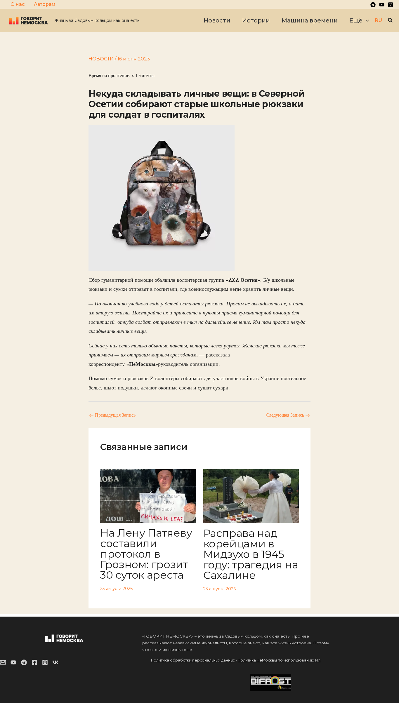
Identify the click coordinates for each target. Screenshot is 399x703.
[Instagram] (390, 4)
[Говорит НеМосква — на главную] (28, 20)
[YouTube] (381, 4)
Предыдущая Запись (112, 415)
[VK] (55, 662)
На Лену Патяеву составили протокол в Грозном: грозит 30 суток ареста (146, 553)
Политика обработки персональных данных (193, 660)
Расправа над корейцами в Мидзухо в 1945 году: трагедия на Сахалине (250, 554)
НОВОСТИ (101, 59)
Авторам (44, 4)
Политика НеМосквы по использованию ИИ (279, 660)
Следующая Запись (288, 415)
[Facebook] (34, 662)
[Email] (3, 662)
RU (378, 20)
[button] (365, 20)
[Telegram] (373, 4)
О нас (18, 4)
